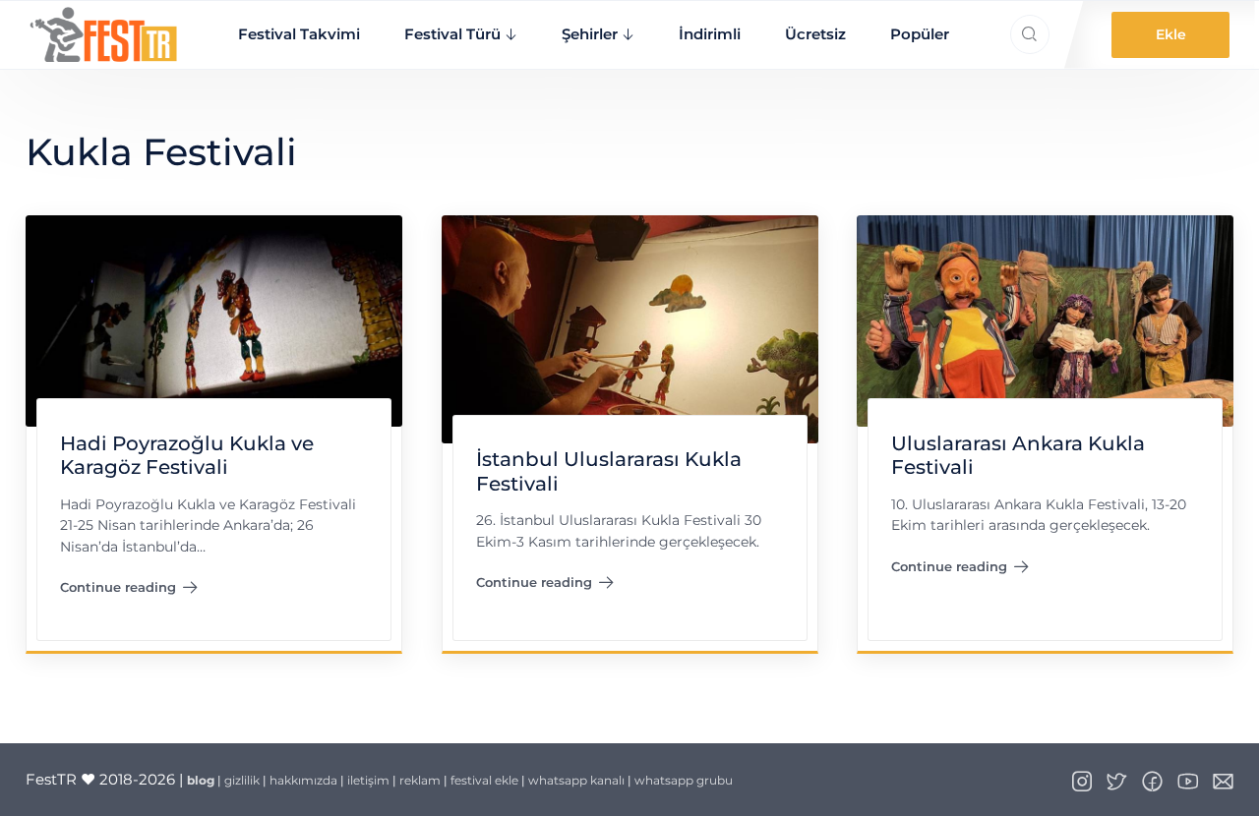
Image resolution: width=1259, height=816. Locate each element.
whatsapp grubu (683, 780)
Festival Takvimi (299, 34)
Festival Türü (452, 34)
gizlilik (242, 780)
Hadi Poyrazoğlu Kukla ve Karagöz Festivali (186, 456)
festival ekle (484, 780)
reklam (420, 780)
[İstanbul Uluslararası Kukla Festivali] (630, 328)
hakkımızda (303, 780)
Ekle (1171, 34)
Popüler (919, 34)
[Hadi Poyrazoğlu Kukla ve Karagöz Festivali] (214, 319)
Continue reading (128, 591)
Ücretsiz (815, 34)
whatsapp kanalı (576, 780)
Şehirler (590, 34)
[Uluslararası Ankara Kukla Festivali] (1045, 319)
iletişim (368, 780)
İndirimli (710, 34)
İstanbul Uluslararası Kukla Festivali (608, 471)
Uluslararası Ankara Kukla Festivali (1018, 456)
